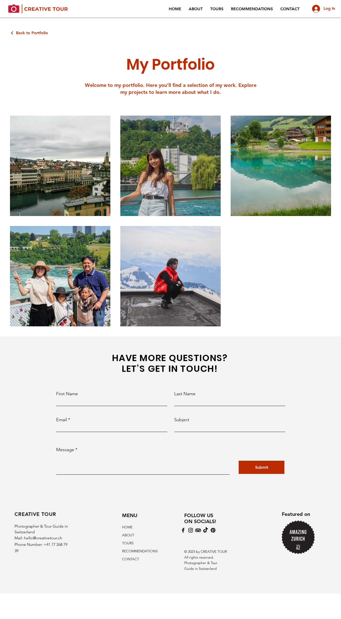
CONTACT (130, 559)
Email (61, 419)
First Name (67, 394)
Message (65, 449)
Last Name (184, 394)
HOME (127, 527)
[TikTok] (205, 530)
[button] (195, 8)
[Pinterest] (213, 530)
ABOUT (128, 535)
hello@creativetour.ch (43, 538)
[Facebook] (183, 530)
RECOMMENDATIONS (139, 551)
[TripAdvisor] (198, 530)
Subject (181, 419)
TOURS (128, 543)
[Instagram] (190, 530)
